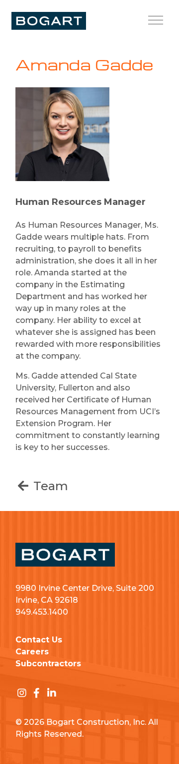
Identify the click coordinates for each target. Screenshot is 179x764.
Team (49, 486)
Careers (32, 651)
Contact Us (38, 639)
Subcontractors (48, 663)
